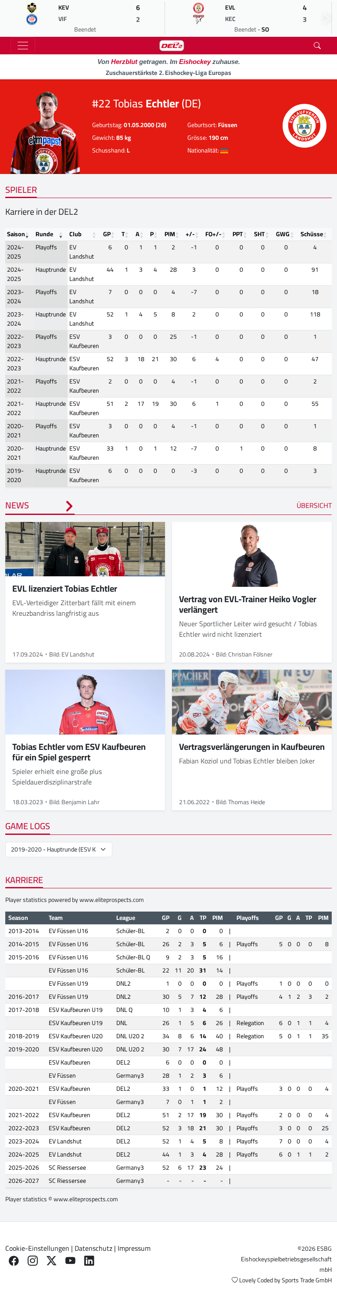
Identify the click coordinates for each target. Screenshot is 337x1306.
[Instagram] (32, 1260)
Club (75, 234)
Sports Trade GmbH (307, 1280)
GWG (283, 234)
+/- (190, 234)
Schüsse (312, 234)
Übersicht (314, 505)
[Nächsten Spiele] (326, 18)
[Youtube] (70, 1260)
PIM (170, 234)
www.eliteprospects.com (111, 899)
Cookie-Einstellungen (37, 1248)
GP (107, 234)
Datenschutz (93, 1248)
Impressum (134, 1248)
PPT (238, 234)
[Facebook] (13, 1260)
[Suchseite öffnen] (317, 45)
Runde (44, 234)
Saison (16, 234)
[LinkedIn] (89, 1260)
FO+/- (213, 234)
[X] (51, 1260)
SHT (259, 234)
